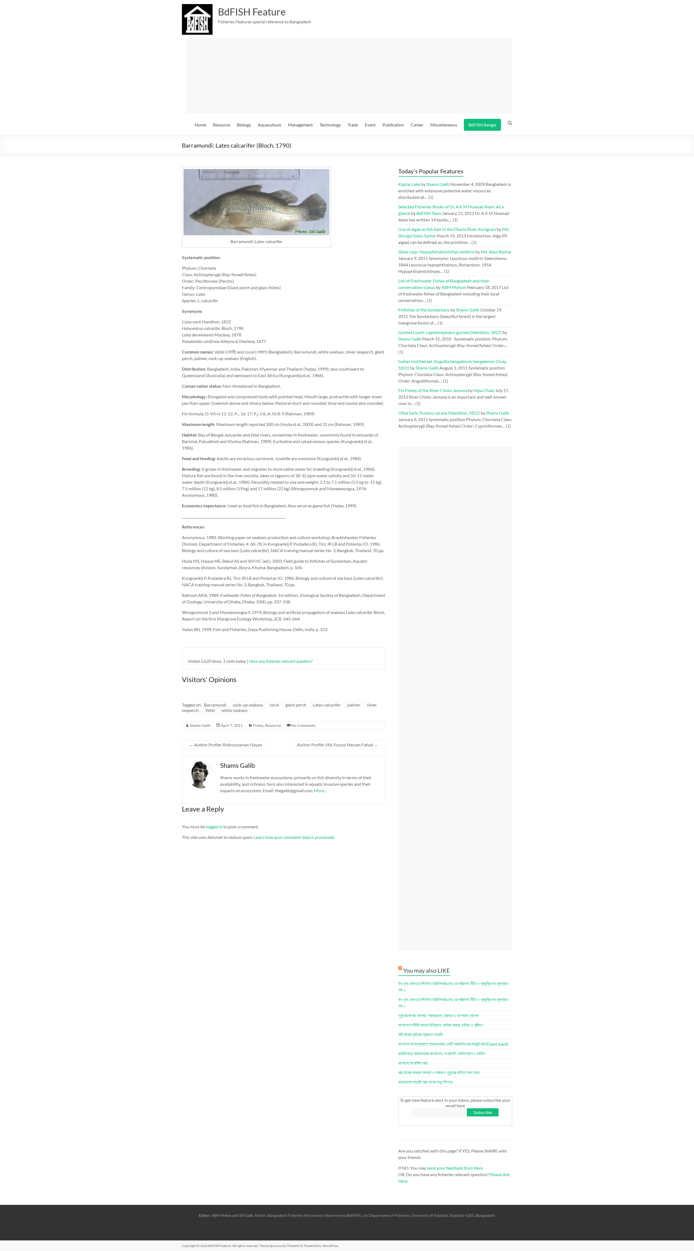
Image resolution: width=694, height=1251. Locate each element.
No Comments (303, 725)
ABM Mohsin (453, 287)
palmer (353, 704)
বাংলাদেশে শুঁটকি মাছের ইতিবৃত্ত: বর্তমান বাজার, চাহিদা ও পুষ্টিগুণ (440, 1024)
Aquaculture (269, 124)
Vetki (210, 710)
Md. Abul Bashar (496, 251)
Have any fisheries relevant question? (281, 661)
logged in (214, 826)
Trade (353, 124)
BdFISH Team (428, 213)
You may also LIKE (426, 970)
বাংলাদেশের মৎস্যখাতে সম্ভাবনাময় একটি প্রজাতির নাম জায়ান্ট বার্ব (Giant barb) (453, 1043)
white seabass (234, 710)
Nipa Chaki (484, 390)
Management (300, 124)
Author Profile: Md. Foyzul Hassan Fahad (337, 744)
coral (274, 704)
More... (320, 790)
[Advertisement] (349, 75)
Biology (244, 124)
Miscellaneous (443, 124)
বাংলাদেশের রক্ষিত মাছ (413, 1062)
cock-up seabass (248, 704)
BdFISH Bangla (482, 124)
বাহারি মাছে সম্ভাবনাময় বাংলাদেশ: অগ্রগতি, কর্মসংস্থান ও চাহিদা (441, 1053)
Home (200, 124)
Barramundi (215, 704)
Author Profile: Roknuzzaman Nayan (225, 744)
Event (370, 124)
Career (417, 124)
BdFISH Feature (252, 12)
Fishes (258, 725)
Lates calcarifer (327, 704)
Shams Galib (200, 725)
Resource (221, 124)
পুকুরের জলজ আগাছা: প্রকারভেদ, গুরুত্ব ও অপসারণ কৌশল (438, 1015)
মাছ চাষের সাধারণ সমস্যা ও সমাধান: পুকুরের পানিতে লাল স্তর (438, 1072)
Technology (330, 124)
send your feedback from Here (455, 1167)
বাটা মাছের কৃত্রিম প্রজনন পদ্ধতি (420, 1034)
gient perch (295, 704)
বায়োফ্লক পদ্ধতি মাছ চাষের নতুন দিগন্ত (425, 1081)
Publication (393, 124)
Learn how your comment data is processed (294, 837)
